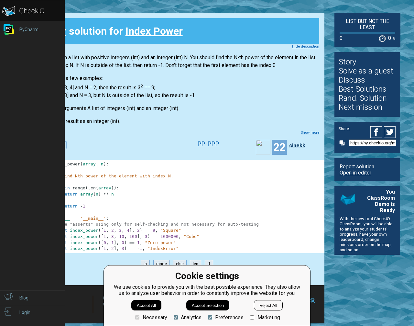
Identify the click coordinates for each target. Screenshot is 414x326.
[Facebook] (377, 132)
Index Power (154, 31)
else (180, 263)
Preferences (229, 317)
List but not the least (367, 24)
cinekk (297, 145)
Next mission (360, 107)
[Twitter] (390, 132)
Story (347, 61)
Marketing (268, 317)
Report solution (357, 166)
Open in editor (355, 173)
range (161, 263)
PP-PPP (208, 143)
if (209, 263)
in (145, 263)
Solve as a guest (366, 70)
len (195, 263)
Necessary (155, 317)
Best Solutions (363, 89)
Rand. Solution (363, 98)
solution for (112, 31)
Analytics (191, 317)
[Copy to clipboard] (344, 143)
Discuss (352, 79)
